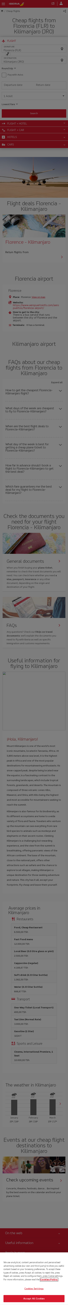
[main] (34, 1278)
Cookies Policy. (49, 1279)
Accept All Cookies (34, 1298)
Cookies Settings (34, 1288)
